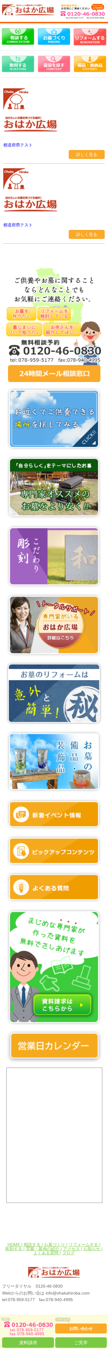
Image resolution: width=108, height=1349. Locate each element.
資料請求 (28, 1342)
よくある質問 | (47, 1253)
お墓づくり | (56, 1244)
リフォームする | (84, 1244)
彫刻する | (15, 1248)
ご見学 (81, 1342)
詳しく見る (86, 154)
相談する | (33, 1244)
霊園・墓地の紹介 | (44, 1248)
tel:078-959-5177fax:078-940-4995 (27, 1332)
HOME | (15, 1244)
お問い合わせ (81, 1328)
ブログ (68, 1253)
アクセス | (72, 1248)
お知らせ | (93, 1248)
